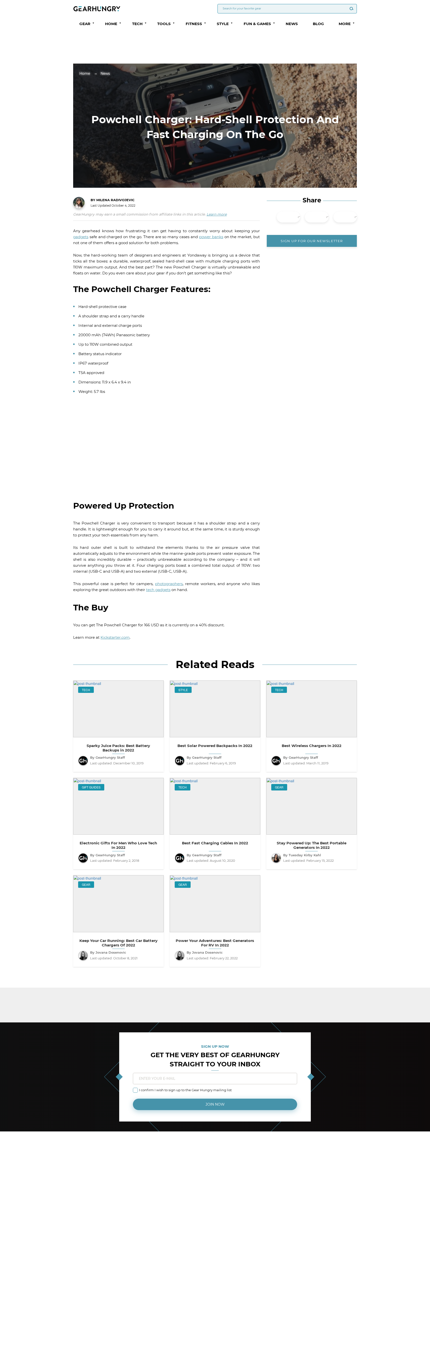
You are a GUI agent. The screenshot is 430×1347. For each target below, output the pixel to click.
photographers (169, 583)
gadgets (80, 236)
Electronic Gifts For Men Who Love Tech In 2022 (118, 845)
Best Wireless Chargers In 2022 (311, 746)
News (292, 23)
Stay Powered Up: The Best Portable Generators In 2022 (311, 845)
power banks (211, 236)
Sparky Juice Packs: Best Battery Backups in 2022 (118, 748)
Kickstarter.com (115, 637)
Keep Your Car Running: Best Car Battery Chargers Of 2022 (118, 942)
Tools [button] (164, 23)
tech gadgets (158, 589)
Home (84, 73)
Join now (215, 1104)
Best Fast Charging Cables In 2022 (215, 843)
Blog (318, 23)
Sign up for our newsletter (312, 241)
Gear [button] (84, 23)
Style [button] (223, 23)
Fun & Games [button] (257, 23)
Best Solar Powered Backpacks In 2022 (214, 746)
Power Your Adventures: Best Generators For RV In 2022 (215, 942)
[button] (93, 23)
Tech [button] (137, 23)
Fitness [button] (194, 23)
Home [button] (111, 23)
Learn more (217, 214)
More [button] (345, 23)
